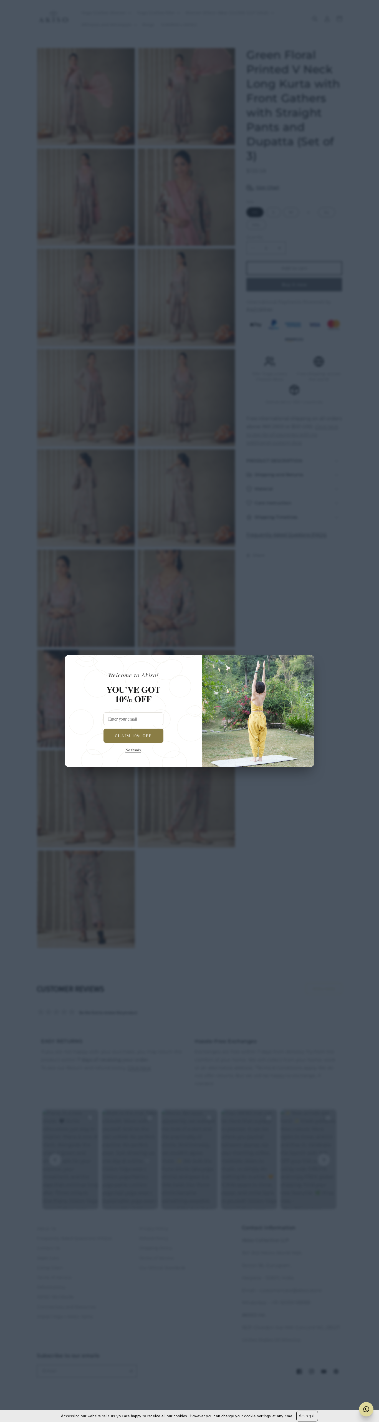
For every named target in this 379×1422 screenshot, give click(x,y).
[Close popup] (305, 663)
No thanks (133, 749)
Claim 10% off (133, 735)
